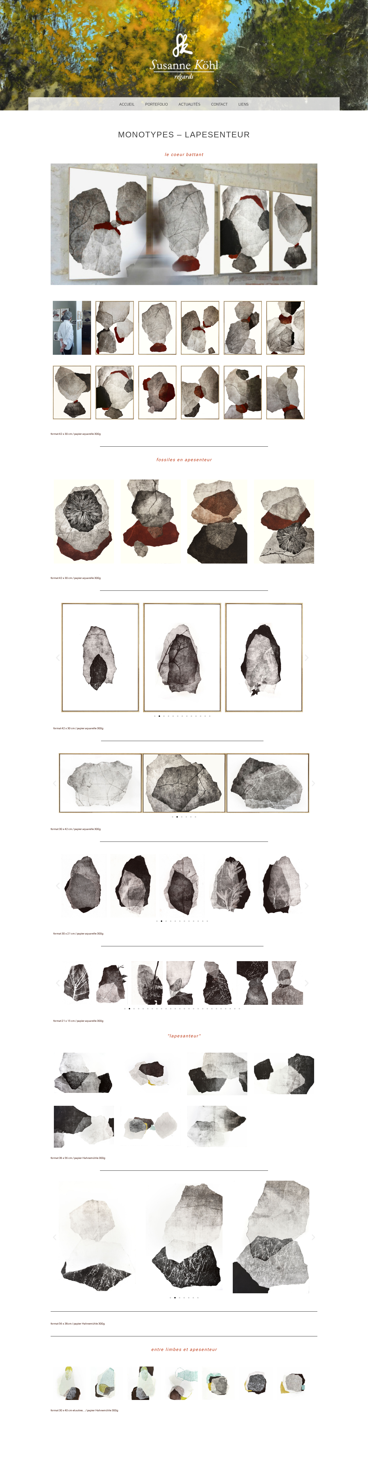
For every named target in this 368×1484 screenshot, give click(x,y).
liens (243, 104)
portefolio (156, 104)
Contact (219, 104)
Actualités (189, 104)
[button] (57, 657)
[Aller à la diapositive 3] (164, 716)
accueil (126, 104)
